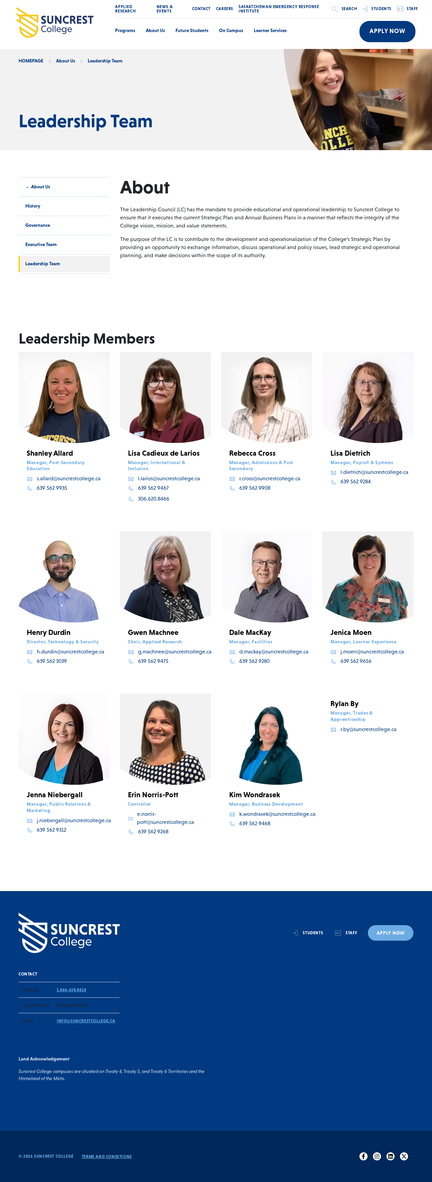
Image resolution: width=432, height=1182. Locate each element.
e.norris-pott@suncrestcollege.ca (165, 818)
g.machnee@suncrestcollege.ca (175, 651)
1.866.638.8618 (71, 990)
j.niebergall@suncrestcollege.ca (74, 820)
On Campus (231, 30)
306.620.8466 (153, 499)
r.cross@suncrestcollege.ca (269, 478)
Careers (224, 8)
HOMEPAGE (31, 60)
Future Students (192, 30)
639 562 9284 (356, 481)
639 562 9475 (153, 661)
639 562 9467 (153, 488)
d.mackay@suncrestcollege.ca (273, 651)
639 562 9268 (153, 831)
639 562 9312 (51, 830)
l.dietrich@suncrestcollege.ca (374, 472)
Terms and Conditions (107, 1156)
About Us (155, 30)
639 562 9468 (254, 823)
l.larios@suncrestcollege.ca (169, 478)
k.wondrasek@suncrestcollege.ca (277, 814)
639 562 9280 (254, 661)
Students (381, 8)
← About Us (37, 186)
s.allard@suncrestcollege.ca (69, 478)
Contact (201, 8)
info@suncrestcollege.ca (86, 1021)
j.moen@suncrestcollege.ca (372, 651)
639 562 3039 (52, 661)
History (32, 206)
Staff (412, 8)
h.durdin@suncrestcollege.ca (70, 651)
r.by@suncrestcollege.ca (369, 729)
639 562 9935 (52, 488)
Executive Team (41, 244)
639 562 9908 (254, 488)
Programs (125, 30)
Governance (37, 225)
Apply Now (387, 31)
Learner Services (270, 30)
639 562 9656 (356, 661)
